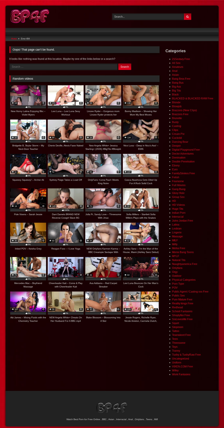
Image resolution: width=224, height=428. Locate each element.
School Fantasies (182, 311)
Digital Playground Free (186, 149)
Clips (175, 130)
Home (14, 38)
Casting (176, 126)
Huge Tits (177, 208)
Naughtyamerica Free (184, 264)
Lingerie (177, 232)
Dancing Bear (180, 141)
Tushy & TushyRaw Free (186, 354)
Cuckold (177, 137)
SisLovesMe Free (182, 319)
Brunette (177, 118)
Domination (178, 157)
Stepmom (177, 327)
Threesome (178, 342)
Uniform (176, 362)
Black (175, 94)
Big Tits (176, 90)
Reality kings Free (182, 303)
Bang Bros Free (181, 78)
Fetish (175, 177)
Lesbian (176, 228)
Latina (175, 224)
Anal (174, 70)
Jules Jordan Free (182, 220)
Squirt (175, 323)
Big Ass (176, 86)
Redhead (177, 307)
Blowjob (177, 106)
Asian (175, 74)
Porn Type (178, 283)
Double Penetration (183, 161)
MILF (175, 240)
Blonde (176, 102)
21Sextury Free (181, 59)
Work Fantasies (181, 374)
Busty (175, 122)
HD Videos (178, 204)
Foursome (178, 181)
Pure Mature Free (182, 299)
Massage (177, 236)
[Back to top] (213, 418)
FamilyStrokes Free (183, 173)
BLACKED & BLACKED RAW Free (192, 98)
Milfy (174, 244)
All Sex (176, 63)
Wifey (175, 370)
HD (174, 201)
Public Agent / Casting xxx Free (190, 291)
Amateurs (177, 67)
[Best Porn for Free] (29, 16)
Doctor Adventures (182, 153)
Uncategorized (180, 358)
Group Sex (178, 197)
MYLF (175, 256)
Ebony (176, 165)
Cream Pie (178, 134)
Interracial (177, 216)
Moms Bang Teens (183, 252)
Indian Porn (178, 212)
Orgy (175, 271)
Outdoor (176, 275)
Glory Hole (178, 193)
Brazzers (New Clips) (184, 110)
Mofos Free (178, 248)
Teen (175, 339)
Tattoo (175, 331)
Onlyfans (177, 268)
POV (175, 287)
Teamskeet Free (181, 335)
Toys (174, 346)
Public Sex (178, 295)
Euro (175, 169)
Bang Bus (177, 82)
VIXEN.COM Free (182, 366)
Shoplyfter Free (181, 315)
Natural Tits (178, 260)
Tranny (176, 350)
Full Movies (178, 185)
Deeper (176, 145)
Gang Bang (178, 189)
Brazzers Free (180, 114)
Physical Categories (183, 279)
